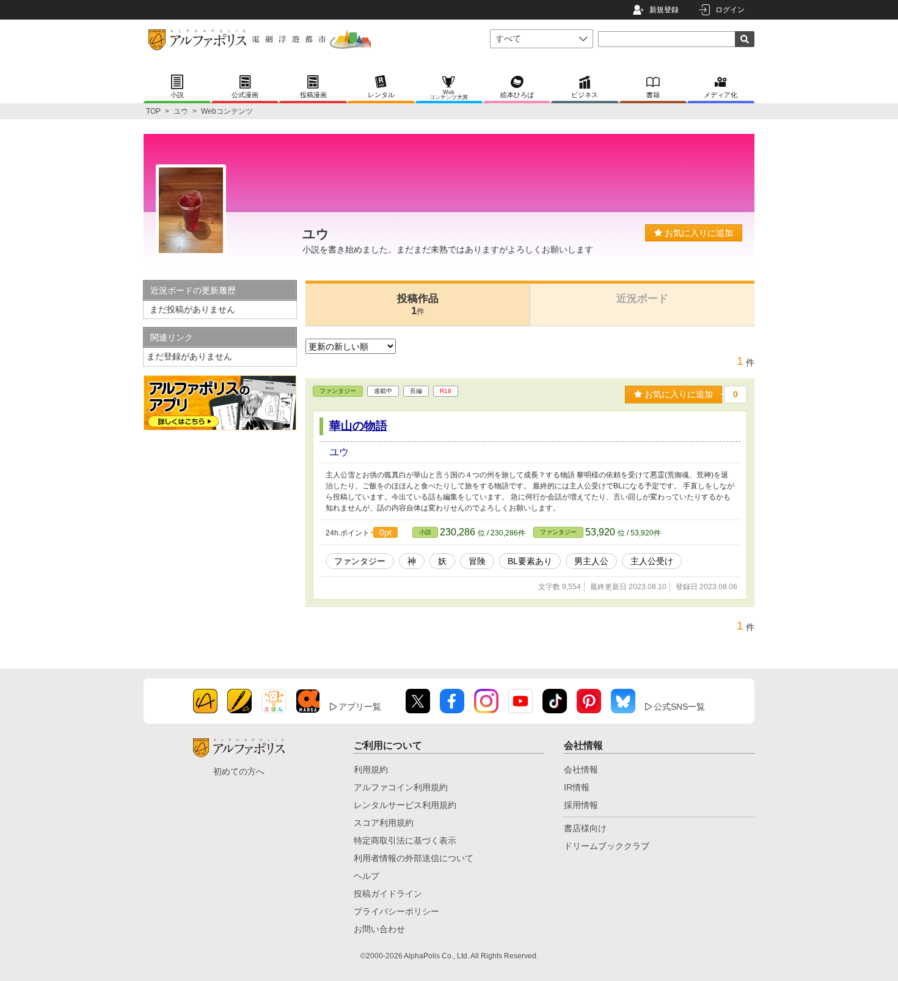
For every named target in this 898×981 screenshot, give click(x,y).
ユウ (180, 111)
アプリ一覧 (359, 706)
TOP (153, 111)
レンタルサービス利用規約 (405, 805)
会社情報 (581, 769)
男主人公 (591, 561)
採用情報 (581, 805)
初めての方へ (239, 771)
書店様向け (585, 828)
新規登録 (664, 10)
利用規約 (371, 769)
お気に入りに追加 (697, 233)
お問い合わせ (379, 929)
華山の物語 (358, 425)
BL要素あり (530, 561)
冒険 (477, 561)
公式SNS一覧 (679, 706)
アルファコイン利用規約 (401, 787)
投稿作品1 (418, 305)
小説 (425, 532)
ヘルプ (366, 876)
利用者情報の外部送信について (413, 858)
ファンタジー (337, 391)
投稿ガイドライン (388, 893)
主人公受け (651, 561)
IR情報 (577, 787)
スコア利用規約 (384, 823)
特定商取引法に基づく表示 (405, 840)
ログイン (730, 10)
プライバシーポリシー (396, 911)
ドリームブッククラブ (606, 846)
